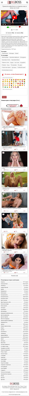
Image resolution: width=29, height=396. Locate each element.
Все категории (11, 386)
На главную (4, 386)
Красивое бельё (15, 60)
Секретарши (5, 53)
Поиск (21, 386)
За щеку (20, 65)
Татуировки (14, 65)
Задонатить (16, 389)
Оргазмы (14, 67)
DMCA (11, 389)
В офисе (4, 65)
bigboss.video (17, 394)
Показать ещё (14, 275)
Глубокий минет (21, 67)
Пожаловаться (5, 387)
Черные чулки (5, 62)
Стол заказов (18, 387)
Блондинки (23, 57)
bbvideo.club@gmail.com (10, 391)
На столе (17, 62)
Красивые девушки (14, 57)
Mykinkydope (5, 57)
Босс (8, 65)
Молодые (11, 53)
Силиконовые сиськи (7, 70)
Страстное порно (6, 67)
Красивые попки (6, 60)
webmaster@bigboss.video (21, 391)
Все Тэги (17, 386)
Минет (16, 53)
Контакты (12, 387)
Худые (11, 62)
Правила (24, 387)
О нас (25, 386)
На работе (22, 62)
